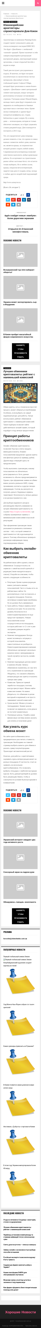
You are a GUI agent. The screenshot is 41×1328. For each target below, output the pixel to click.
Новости (6, 21)
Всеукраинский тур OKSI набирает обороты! (18, 271)
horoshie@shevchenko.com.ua (15, 939)
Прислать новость (31, 1326)
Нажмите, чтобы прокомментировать (20, 351)
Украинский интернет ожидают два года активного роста (19, 841)
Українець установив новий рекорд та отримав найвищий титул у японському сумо (18, 1237)
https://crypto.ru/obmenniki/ (20, 512)
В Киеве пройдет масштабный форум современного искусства (18, 336)
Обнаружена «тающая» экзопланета (19, 902)
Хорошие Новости (20, 1312)
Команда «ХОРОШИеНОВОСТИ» (12, 1326)
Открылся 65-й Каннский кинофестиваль (20, 230)
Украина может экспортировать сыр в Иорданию (20, 303)
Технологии (13, 21)
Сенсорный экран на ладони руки (18, 872)
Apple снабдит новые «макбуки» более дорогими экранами (20, 217)
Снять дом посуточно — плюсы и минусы (19, 1245)
